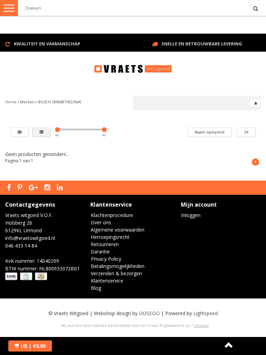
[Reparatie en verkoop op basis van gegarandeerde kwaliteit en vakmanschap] (133, 65)
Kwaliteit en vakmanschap (47, 44)
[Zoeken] (255, 9)
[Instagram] (48, 188)
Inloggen (191, 215)
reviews (201, 325)
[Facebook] (9, 188)
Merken (27, 101)
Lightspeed (205, 313)
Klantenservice (107, 280)
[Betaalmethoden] (26, 276)
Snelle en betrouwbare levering (201, 44)
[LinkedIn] (60, 188)
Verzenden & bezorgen (116, 273)
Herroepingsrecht (110, 237)
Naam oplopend (209, 132)
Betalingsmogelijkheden (117, 266)
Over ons (101, 222)
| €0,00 (33, 346)
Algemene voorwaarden (117, 229)
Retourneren (105, 244)
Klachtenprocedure (112, 215)
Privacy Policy (106, 259)
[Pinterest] (20, 188)
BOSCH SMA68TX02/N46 (59, 101)
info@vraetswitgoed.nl (30, 238)
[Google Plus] (34, 188)
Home (11, 101)
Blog (96, 288)
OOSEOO (149, 313)
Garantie (100, 251)
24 (246, 132)
